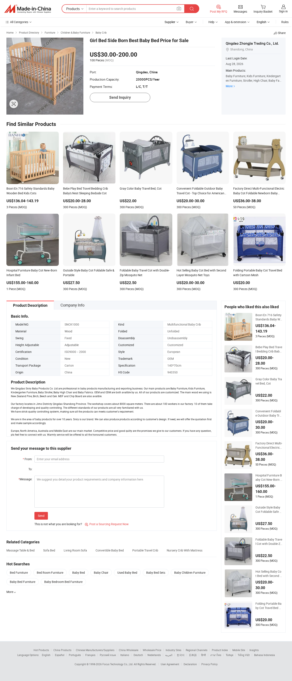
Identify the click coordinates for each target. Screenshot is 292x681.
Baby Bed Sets (155, 572)
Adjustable (72, 345)
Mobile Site (238, 650)
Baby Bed (78, 572)
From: (27, 459)
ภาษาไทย (215, 655)
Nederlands (154, 655)
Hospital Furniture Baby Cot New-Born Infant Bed (268, 477)
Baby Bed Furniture (22, 582)
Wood (68, 331)
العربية (168, 655)
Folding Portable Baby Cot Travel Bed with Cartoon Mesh (268, 605)
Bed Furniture (19, 572)
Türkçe (229, 655)
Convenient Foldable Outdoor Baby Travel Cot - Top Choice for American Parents (268, 413)
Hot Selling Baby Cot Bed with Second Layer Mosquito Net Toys (268, 573)
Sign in (283, 11)
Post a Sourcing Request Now (107, 524)
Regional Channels (196, 650)
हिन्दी (203, 655)
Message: (25, 479)
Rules (285, 22)
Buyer (189, 22)
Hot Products (41, 650)
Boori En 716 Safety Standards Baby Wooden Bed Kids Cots (268, 317)
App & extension (235, 22)
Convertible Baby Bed (110, 550)
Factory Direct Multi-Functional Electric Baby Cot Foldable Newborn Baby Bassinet (268, 445)
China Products (62, 650)
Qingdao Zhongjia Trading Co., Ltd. (252, 43)
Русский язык (108, 655)
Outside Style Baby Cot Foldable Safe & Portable (268, 509)
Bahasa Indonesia (264, 655)
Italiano (124, 655)
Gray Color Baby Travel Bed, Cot (268, 381)
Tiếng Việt (244, 655)
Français (90, 655)
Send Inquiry (120, 97)
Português (75, 655)
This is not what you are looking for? (58, 524)
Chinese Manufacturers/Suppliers (95, 650)
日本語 (193, 655)
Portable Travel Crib (145, 550)
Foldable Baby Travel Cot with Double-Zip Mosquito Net (268, 541)
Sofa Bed (49, 550)
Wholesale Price (152, 650)
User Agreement (170, 664)
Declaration (190, 664)
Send (41, 516)
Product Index (220, 650)
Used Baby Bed (127, 572)
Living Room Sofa (75, 550)
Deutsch (138, 655)
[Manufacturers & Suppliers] (27, 8)
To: (30, 469)
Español (59, 655)
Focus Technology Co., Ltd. (118, 664)
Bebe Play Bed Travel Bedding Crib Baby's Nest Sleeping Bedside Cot (268, 349)
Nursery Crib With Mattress (184, 550)
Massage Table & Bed (20, 550)
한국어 (180, 655)
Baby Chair (101, 572)
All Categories (19, 22)
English (46, 655)
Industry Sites (173, 650)
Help (211, 22)
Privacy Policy (209, 664)
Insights (254, 650)
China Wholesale (128, 650)
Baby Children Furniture (189, 572)
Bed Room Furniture (50, 572)
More (229, 86)
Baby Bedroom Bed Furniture (63, 582)
